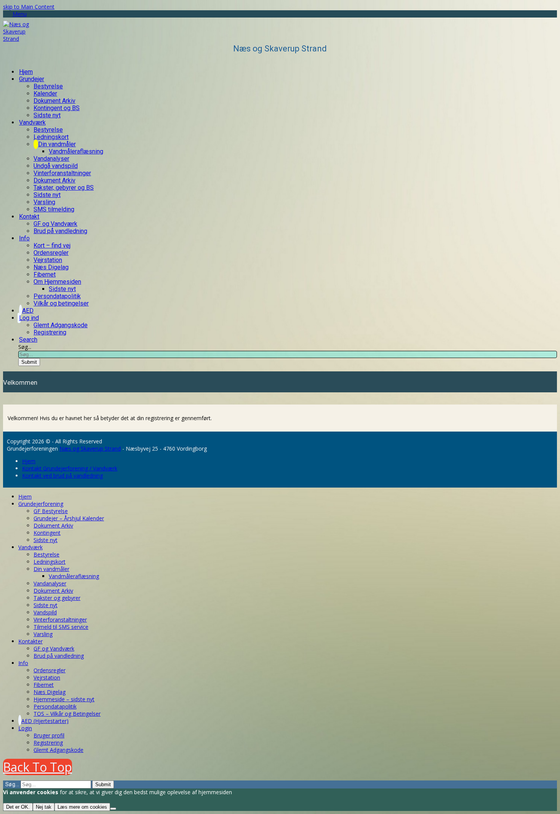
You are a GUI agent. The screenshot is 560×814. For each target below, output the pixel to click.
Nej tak (43, 807)
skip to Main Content (28, 6)
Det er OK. (18, 807)
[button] (15, 14)
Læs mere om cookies (82, 807)
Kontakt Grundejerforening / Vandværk (69, 468)
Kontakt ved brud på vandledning (62, 475)
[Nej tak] (113, 809)
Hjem (28, 461)
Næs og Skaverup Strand (90, 448)
